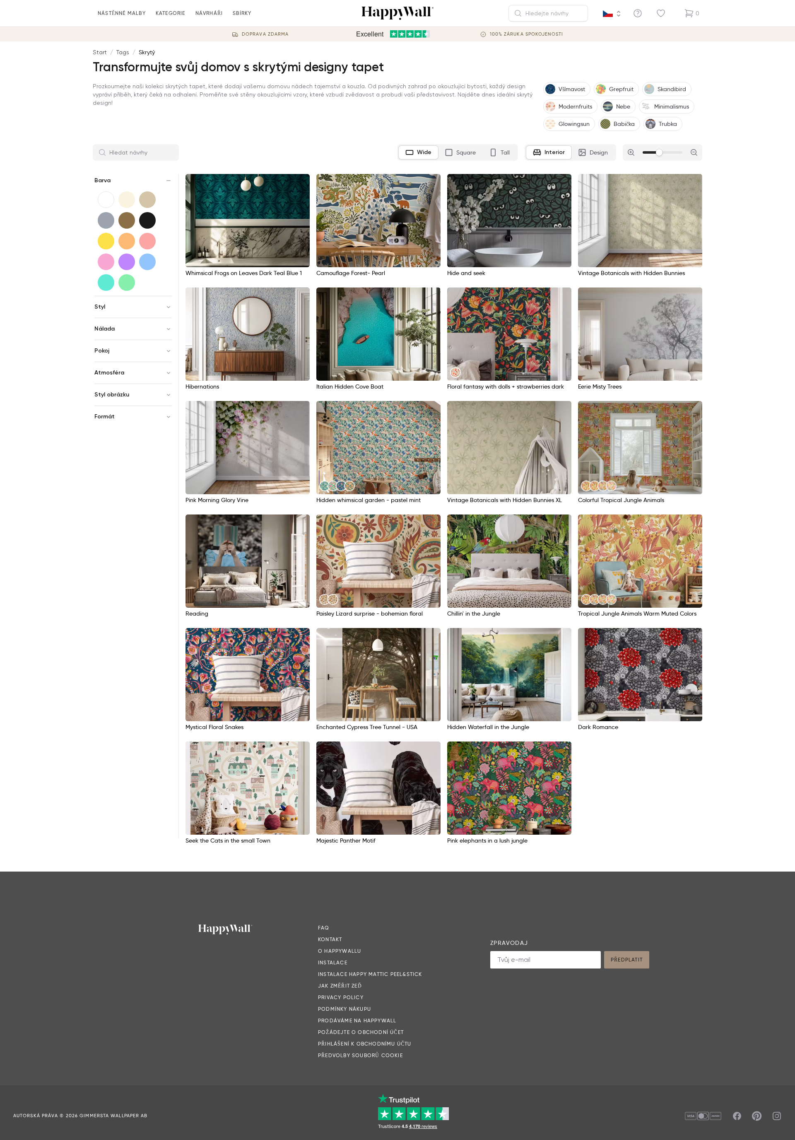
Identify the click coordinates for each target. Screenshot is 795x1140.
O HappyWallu (339, 951)
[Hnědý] (126, 220)
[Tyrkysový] (106, 282)
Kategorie (171, 13)
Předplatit (627, 959)
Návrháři (209, 13)
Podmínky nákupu (344, 1009)
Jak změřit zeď (340, 986)
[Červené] (147, 241)
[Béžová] (147, 199)
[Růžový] (106, 262)
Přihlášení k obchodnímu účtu (365, 1044)
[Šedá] (106, 220)
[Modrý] (147, 262)
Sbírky (242, 13)
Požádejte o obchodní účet (361, 1032)
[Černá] (147, 220)
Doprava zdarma (265, 34)
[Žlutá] (106, 241)
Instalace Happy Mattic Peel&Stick (370, 974)
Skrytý (147, 52)
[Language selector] (612, 14)
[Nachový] (126, 262)
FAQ (324, 928)
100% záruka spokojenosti (526, 34)
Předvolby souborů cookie (360, 1055)
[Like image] (300, 183)
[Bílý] (106, 199)
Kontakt (330, 939)
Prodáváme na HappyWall (357, 1020)
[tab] (418, 152)
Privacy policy (341, 997)
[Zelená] (126, 282)
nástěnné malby (122, 13)
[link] (455, 372)
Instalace (332, 962)
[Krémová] (126, 199)
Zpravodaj (509, 943)
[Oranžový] (126, 241)
